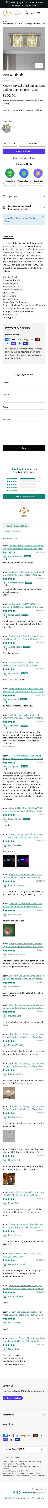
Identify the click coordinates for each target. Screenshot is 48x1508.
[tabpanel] (24, 280)
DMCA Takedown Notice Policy (30, 1473)
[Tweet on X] (11, 74)
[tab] (8, 236)
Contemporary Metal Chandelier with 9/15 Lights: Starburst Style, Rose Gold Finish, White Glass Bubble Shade (23, 1227)
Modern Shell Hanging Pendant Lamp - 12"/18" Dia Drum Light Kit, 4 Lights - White (23, 1195)
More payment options (24, 158)
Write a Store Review (24, 496)
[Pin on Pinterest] (21, 74)
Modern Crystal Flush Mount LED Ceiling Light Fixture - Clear (24, 24)
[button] (38, 13)
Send (24, 448)
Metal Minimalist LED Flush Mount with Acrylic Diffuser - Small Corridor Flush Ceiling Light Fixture (23, 758)
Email (5, 395)
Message (6, 419)
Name (5, 382)
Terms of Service (8, 1487)
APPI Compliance (23, 1487)
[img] (24, 469)
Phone (5, 407)
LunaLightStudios (14, 1469)
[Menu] (44, 13)
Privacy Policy (35, 1485)
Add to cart (32, 143)
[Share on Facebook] (16, 74)
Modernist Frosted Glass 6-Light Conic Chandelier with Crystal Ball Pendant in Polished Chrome (24, 1341)
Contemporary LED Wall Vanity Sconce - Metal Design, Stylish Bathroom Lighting (22, 607)
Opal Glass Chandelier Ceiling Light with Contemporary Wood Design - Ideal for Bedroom (23, 1288)
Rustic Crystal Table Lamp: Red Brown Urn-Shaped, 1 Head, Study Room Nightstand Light (22, 718)
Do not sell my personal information (15, 1485)
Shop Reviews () (13, 531)
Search (5, 1473)
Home (5, 22)
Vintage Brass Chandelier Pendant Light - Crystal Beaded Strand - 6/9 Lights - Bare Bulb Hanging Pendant (23, 946)
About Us (13, 1473)
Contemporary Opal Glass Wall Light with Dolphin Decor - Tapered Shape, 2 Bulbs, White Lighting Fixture (23, 639)
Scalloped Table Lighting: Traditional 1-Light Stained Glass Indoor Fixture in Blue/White (23, 575)
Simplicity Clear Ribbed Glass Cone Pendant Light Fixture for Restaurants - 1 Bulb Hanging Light (22, 877)
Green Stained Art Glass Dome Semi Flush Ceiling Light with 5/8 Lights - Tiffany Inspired (23, 691)
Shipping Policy (8, 1475)
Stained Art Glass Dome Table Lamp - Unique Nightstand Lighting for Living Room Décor (24, 548)
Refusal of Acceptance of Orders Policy (16, 1482)
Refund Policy (21, 1475)
